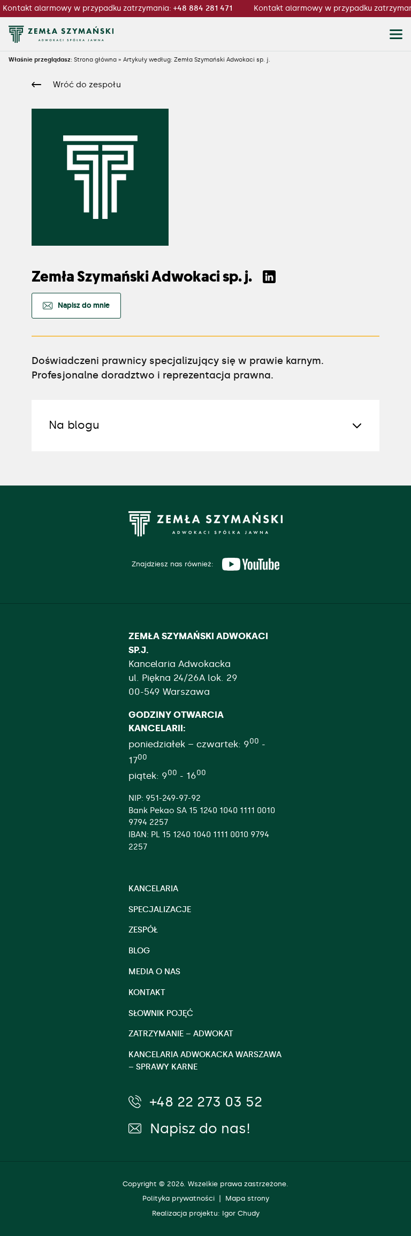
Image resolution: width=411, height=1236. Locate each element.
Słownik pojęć (160, 1013)
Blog (139, 951)
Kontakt (146, 992)
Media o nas (154, 971)
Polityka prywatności (178, 1198)
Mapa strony (247, 1198)
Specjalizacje (159, 909)
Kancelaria (153, 888)
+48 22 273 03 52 (206, 1102)
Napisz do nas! (200, 1128)
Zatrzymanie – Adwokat (180, 1033)
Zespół (143, 930)
